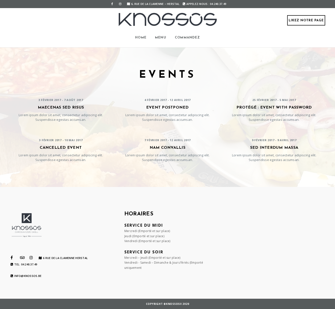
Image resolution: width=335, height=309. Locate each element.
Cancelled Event (61, 148)
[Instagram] (120, 3)
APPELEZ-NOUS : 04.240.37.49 (206, 4)
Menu (160, 37)
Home (140, 37)
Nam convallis (167, 148)
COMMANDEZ (187, 37)
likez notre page (306, 20)
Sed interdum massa (274, 148)
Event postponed (167, 108)
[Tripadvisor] (22, 258)
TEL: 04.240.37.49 (25, 264)
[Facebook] (112, 3)
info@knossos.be (27, 275)
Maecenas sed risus (61, 108)
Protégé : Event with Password (274, 108)
